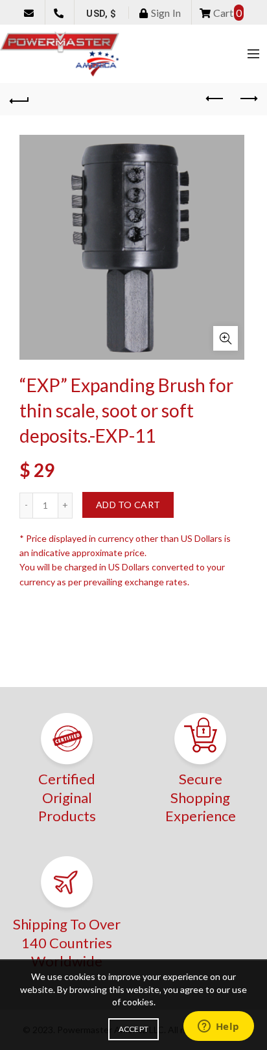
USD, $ (101, 13)
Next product (247, 99)
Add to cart (128, 504)
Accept (134, 1029)
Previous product (215, 99)
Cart (226, 12)
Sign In (164, 12)
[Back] (19, 99)
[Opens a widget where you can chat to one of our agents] (218, 1027)
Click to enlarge (225, 338)
